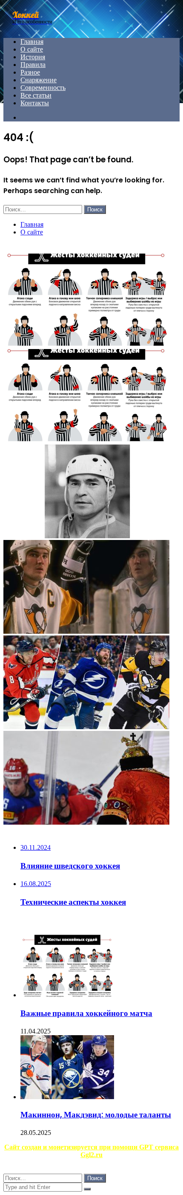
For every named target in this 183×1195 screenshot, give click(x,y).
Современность (43, 87)
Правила (33, 64)
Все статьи (35, 95)
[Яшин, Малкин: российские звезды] (86, 726)
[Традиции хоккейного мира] (86, 822)
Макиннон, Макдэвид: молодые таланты (95, 1114)
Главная (31, 41)
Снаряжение (38, 80)
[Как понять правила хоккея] (86, 345)
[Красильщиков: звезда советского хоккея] (86, 536)
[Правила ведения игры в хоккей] (86, 440)
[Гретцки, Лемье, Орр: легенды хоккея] (86, 631)
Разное (30, 72)
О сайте (31, 49)
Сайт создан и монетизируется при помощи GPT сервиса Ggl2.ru (91, 1150)
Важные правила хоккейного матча (86, 1013)
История (32, 57)
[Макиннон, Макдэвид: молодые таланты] (67, 1096)
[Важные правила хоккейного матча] (67, 995)
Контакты (34, 103)
